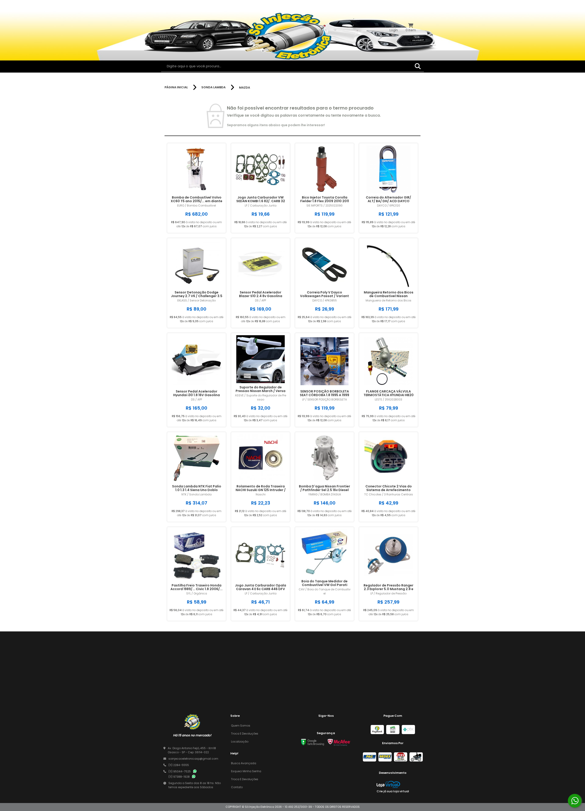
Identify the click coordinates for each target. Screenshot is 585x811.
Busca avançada (243, 763)
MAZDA (244, 87)
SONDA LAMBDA (213, 87)
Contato (237, 787)
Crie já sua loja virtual (393, 791)
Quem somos (240, 725)
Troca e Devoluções (244, 733)
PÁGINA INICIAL (176, 87)
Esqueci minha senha (246, 771)
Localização (239, 741)
